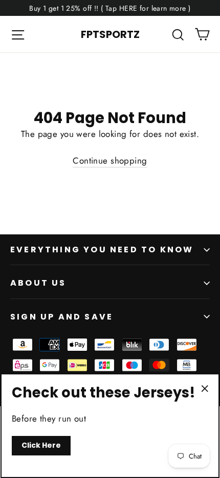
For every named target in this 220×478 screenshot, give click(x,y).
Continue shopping (110, 160)
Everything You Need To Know (101, 249)
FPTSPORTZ (110, 34)
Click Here (41, 445)
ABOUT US (38, 283)
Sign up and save (61, 317)
